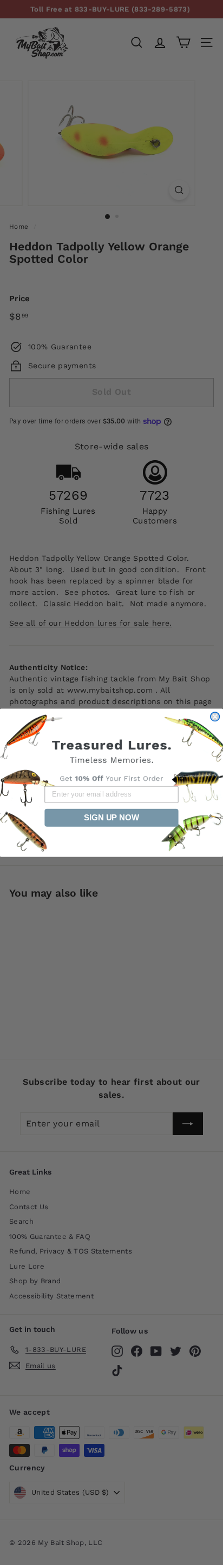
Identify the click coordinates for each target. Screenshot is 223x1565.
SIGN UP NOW (111, 817)
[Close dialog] (215, 716)
